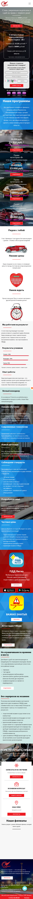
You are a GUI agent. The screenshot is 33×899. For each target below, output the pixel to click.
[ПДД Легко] (16, 560)
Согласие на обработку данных (10, 891)
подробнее (16, 150)
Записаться (16, 85)
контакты (16, 814)
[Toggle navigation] (29, 3)
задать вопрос (16, 795)
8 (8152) (14, 897)
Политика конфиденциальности (11, 889)
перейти (16, 585)
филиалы (16, 26)
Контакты (26, 897)
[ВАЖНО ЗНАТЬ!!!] (16, 603)
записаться (8, 516)
